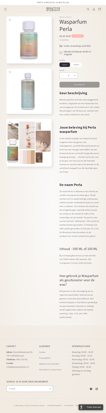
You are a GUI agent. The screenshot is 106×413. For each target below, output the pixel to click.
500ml (78, 65)
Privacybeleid (44, 358)
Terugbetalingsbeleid (54, 405)
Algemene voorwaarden (49, 364)
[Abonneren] (50, 389)
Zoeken (42, 352)
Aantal (61, 70)
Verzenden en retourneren (50, 369)
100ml (66, 65)
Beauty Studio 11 (25, 405)
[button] (5, 9)
